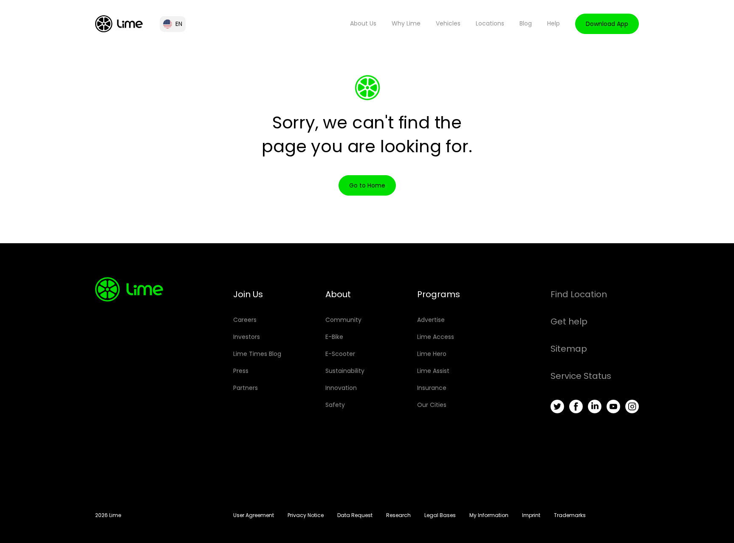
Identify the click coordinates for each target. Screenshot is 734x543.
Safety (335, 405)
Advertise (431, 320)
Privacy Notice (306, 515)
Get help (568, 321)
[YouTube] (613, 406)
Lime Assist (433, 371)
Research (398, 515)
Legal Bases (440, 515)
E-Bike (334, 337)
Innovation (341, 388)
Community (343, 320)
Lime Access (435, 337)
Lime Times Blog (257, 354)
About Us (363, 23)
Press (240, 371)
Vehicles (448, 23)
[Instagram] (632, 406)
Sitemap (568, 349)
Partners (245, 388)
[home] (119, 23)
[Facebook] (576, 406)
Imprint (531, 515)
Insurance (431, 388)
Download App (607, 24)
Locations (490, 23)
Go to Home (367, 185)
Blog (525, 23)
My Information (488, 515)
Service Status (580, 376)
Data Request (355, 515)
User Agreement (253, 515)
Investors (246, 337)
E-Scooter (340, 354)
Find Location (578, 294)
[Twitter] (557, 406)
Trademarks (570, 515)
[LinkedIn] (594, 406)
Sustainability (344, 371)
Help (553, 23)
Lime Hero (431, 354)
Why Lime (406, 23)
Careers (245, 320)
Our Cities (431, 405)
